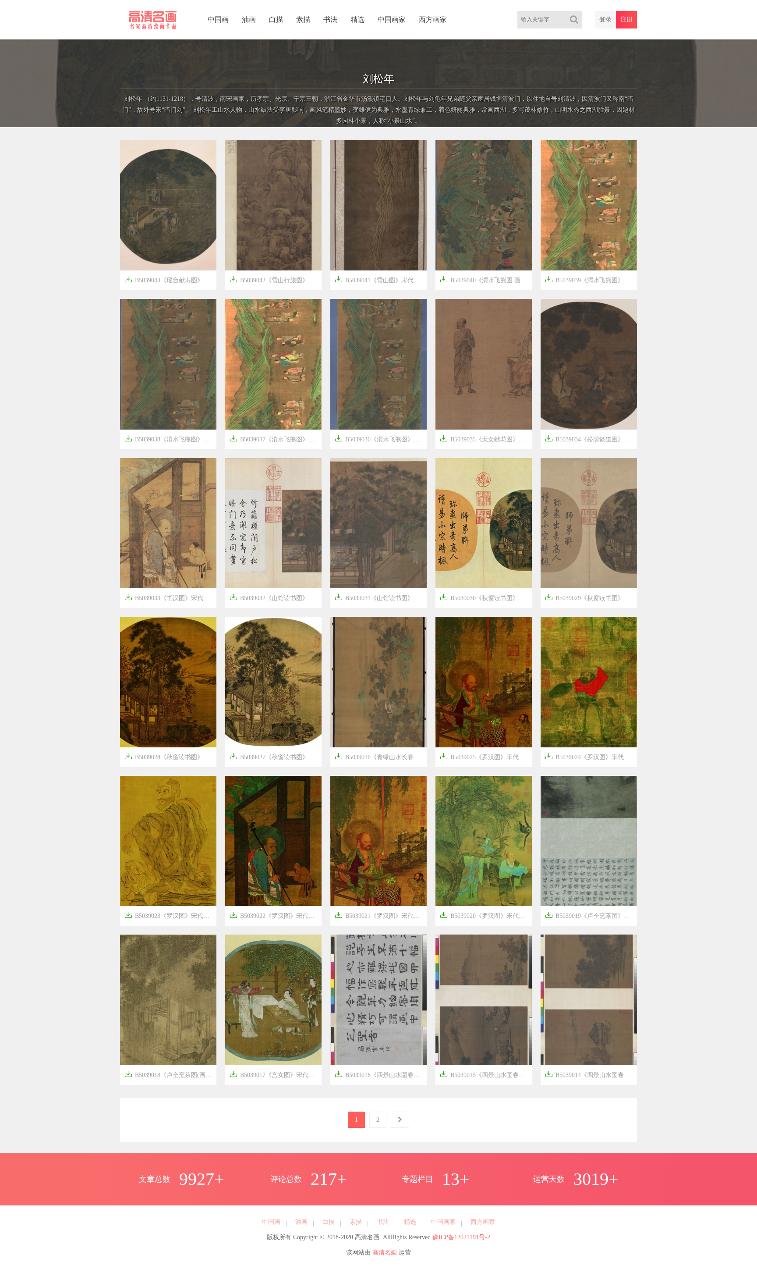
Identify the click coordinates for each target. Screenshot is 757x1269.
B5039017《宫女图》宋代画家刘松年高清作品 (276, 1074)
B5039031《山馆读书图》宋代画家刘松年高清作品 (381, 597)
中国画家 (392, 19)
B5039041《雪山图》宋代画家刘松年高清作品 (381, 279)
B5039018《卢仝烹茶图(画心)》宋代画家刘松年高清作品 (170, 1074)
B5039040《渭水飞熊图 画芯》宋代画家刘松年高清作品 (486, 279)
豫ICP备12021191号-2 (461, 1237)
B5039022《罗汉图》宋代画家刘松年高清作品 (276, 915)
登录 (605, 19)
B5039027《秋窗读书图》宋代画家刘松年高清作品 (276, 756)
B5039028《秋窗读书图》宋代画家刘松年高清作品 (170, 756)
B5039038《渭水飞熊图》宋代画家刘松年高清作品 (170, 438)
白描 (276, 19)
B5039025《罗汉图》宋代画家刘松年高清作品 (486, 756)
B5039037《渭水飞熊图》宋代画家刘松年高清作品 (276, 438)
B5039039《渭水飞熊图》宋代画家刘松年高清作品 (591, 279)
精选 (357, 19)
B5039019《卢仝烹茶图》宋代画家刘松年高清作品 (591, 915)
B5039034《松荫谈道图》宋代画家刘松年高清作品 (591, 438)
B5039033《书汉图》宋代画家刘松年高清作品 (170, 597)
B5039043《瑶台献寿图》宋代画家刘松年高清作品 (170, 279)
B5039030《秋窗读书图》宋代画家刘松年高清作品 (486, 597)
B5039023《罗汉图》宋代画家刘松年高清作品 (170, 915)
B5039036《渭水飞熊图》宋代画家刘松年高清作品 (381, 438)
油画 (249, 19)
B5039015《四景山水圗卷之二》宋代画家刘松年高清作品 (486, 1074)
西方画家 (433, 19)
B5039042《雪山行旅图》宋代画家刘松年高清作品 (276, 279)
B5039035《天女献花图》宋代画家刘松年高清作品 (486, 438)
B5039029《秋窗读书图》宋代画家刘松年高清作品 (591, 597)
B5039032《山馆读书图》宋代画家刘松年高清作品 (276, 597)
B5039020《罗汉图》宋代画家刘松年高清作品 (486, 915)
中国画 (218, 19)
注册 (626, 19)
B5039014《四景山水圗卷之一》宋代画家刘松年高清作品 (591, 1074)
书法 (330, 19)
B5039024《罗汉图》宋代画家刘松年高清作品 (591, 756)
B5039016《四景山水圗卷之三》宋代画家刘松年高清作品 (381, 1074)
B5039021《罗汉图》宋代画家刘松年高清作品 (381, 915)
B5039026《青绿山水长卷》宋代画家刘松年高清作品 (381, 756)
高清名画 (384, 1252)
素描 (303, 19)
